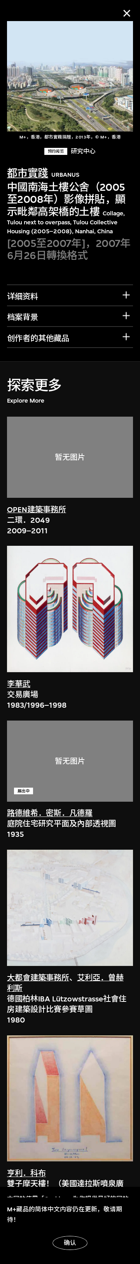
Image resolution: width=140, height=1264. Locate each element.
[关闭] (127, 13)
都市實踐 (27, 173)
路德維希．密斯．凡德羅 (50, 813)
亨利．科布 (26, 1173)
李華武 (18, 684)
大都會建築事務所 (38, 977)
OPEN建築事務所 (36, 509)
